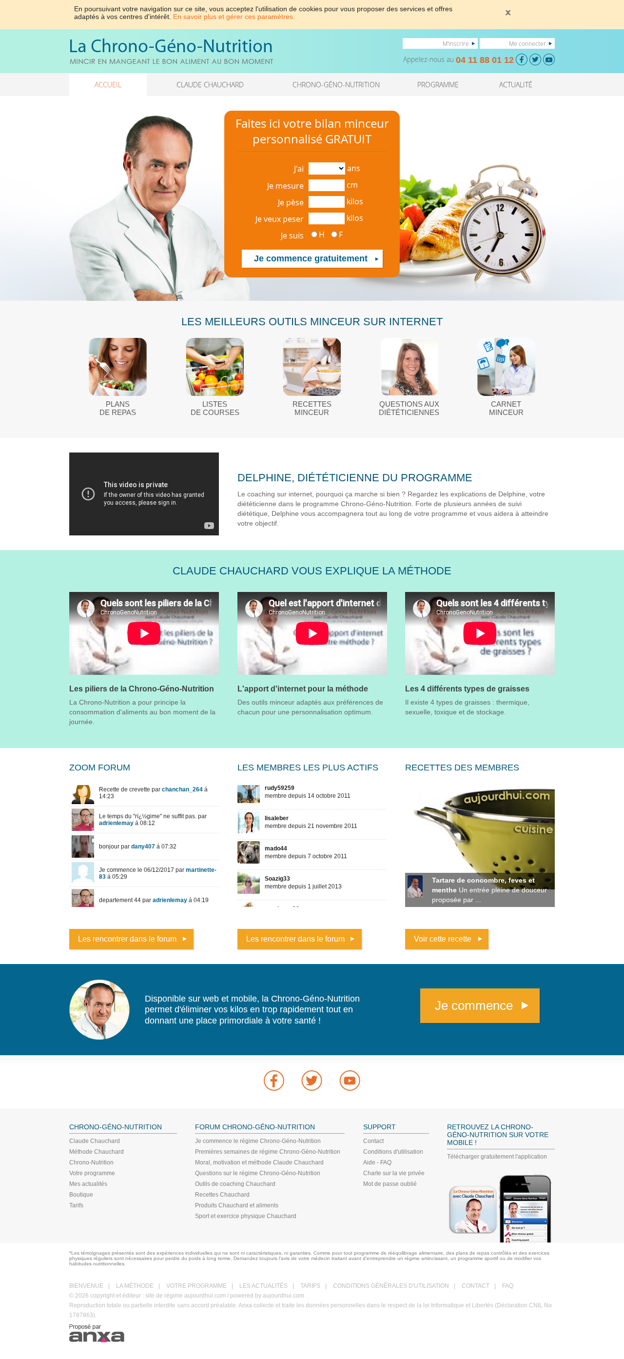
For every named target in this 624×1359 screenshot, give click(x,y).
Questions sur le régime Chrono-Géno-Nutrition (257, 1173)
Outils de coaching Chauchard (235, 1184)
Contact (373, 1141)
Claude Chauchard (94, 1141)
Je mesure (285, 185)
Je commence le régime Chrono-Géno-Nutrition (258, 1141)
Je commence (474, 1005)
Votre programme (92, 1173)
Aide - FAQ (377, 1162)
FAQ (507, 1285)
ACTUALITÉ (515, 84)
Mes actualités (88, 1184)
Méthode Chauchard (96, 1151)
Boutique (81, 1194)
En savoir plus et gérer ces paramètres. (234, 16)
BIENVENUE (86, 1285)
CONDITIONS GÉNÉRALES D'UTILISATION (391, 1285)
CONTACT (475, 1285)
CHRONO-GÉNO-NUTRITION (336, 84)
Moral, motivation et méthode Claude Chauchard (259, 1162)
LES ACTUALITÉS (263, 1285)
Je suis (292, 235)
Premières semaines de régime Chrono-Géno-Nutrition (267, 1151)
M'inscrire (456, 43)
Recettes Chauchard (222, 1194)
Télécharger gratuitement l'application (497, 1156)
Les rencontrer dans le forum (127, 939)
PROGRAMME (438, 84)
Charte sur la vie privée (394, 1173)
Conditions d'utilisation (393, 1151)
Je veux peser (279, 219)
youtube (350, 1080)
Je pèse (291, 202)
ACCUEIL (108, 84)
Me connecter (527, 43)
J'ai (299, 168)
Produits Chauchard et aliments (236, 1205)
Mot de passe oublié (390, 1184)
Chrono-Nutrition (91, 1162)
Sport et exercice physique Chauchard (245, 1216)
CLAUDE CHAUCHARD (210, 84)
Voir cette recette (442, 939)
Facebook (274, 1080)
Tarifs (76, 1205)
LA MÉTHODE (135, 1285)
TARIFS (310, 1285)
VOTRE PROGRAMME (196, 1285)
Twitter (312, 1080)
